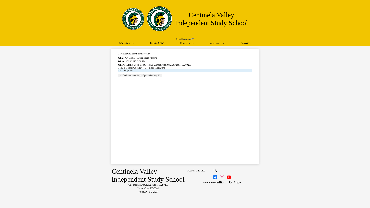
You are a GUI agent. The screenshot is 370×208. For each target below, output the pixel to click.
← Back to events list (129, 75)
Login (234, 182)
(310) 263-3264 (151, 188)
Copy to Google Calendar (129, 68)
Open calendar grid (151, 75)
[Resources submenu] (187, 43)
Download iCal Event (155, 68)
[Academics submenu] (217, 43)
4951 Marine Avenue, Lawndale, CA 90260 (148, 185)
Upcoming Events (126, 70)
